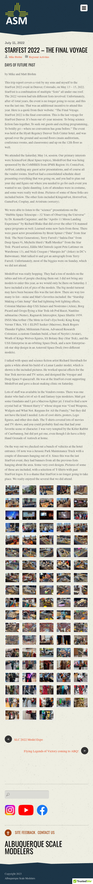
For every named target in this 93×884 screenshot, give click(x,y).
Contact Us (46, 832)
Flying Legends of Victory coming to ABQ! (55, 751)
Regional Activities (39, 57)
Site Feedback (25, 832)
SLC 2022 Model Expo (25, 739)
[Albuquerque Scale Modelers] (16, 22)
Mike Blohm (15, 57)
